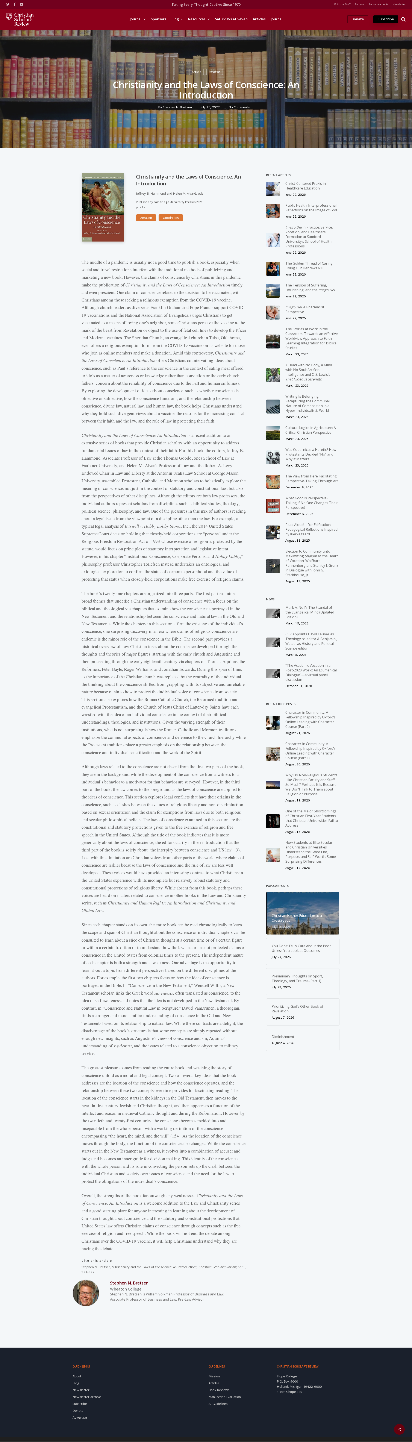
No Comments (239, 107)
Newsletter (81, 1390)
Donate (78, 1410)
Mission (214, 1376)
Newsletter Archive (87, 1397)
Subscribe (80, 1403)
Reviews (214, 72)
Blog (76, 1383)
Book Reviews (219, 1390)
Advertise (80, 1417)
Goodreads (171, 218)
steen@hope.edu (289, 1391)
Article (196, 72)
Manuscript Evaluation (225, 1397)
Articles (214, 1383)
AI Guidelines (218, 1403)
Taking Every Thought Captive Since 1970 (206, 4)
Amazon (146, 218)
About (77, 1376)
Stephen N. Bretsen (177, 107)
